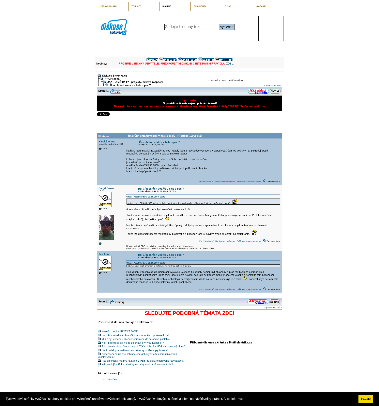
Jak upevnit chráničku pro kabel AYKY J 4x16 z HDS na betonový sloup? (143, 346)
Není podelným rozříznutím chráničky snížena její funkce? (135, 350)
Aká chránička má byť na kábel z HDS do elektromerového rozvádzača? (143, 360)
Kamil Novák (106, 188)
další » (278, 85)
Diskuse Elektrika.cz (114, 75)
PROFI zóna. (112, 78)
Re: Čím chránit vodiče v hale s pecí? (161, 188)
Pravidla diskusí (206, 182)
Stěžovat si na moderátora (249, 182)
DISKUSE (166, 6)
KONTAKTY (261, 6)
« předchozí (269, 85)
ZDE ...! (230, 63)
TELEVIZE (136, 6)
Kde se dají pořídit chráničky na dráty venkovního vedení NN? (137, 364)
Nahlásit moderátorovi (225, 182)
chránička (111, 379)
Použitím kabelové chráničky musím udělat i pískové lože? (135, 335)
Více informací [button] (234, 398)
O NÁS (228, 6)
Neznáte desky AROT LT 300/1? (120, 331)
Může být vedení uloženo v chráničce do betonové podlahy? (136, 339)
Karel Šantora (107, 141)
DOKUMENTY (200, 6)
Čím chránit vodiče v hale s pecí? (130, 85)
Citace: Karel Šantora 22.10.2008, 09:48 (145, 197)
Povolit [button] (366, 398)
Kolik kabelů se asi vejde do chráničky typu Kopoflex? (133, 342)
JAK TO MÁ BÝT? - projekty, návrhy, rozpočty (135, 81)
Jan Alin (104, 254)
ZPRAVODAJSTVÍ (108, 6)
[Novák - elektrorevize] (100, 244)
